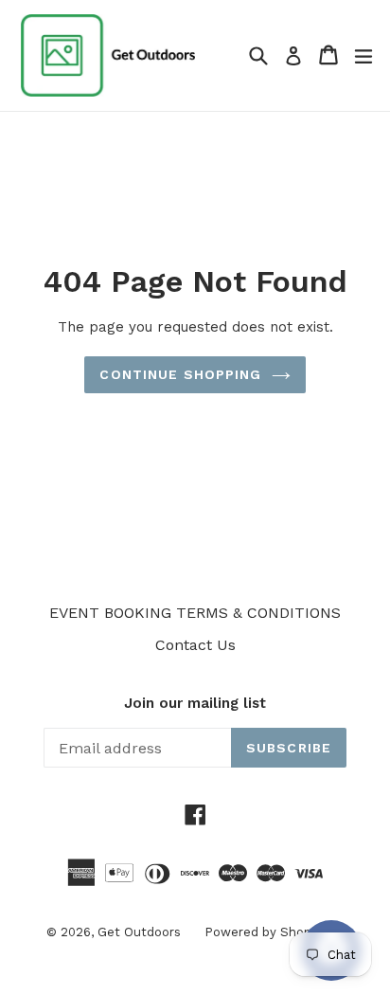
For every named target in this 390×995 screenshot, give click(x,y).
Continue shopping (180, 374)
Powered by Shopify (265, 932)
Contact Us (195, 645)
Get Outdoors (139, 932)
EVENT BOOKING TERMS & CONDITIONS (195, 613)
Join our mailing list (195, 703)
